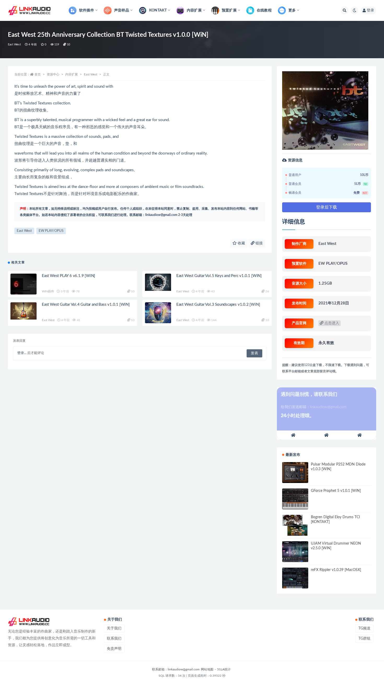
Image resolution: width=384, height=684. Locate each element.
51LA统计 (224, 669)
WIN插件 (48, 291)
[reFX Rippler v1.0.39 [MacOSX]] (295, 578)
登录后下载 (326, 207)
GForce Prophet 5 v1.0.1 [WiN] (336, 491)
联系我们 (114, 638)
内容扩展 (71, 74)
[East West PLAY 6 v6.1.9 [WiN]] (23, 284)
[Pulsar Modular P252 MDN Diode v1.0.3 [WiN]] (295, 472)
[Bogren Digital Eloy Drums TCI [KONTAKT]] (295, 525)
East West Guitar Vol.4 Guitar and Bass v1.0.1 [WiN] (86, 304)
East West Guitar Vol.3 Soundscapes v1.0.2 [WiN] (218, 304)
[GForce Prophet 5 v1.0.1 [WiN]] (295, 498)
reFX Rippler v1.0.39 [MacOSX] (336, 570)
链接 (258, 243)
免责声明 (114, 649)
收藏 (241, 243)
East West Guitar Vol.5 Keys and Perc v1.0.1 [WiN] (219, 276)
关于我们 (114, 628)
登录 (370, 10)
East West (14, 44)
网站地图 (207, 669)
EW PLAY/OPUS (51, 231)
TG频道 (364, 628)
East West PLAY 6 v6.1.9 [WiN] (68, 276)
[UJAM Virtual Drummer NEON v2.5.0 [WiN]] (295, 551)
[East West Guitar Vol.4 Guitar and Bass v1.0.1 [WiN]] (23, 311)
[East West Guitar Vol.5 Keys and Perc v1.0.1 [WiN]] (158, 282)
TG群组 (364, 638)
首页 (37, 74)
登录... (21, 353)
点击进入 (331, 323)
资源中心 (53, 74)
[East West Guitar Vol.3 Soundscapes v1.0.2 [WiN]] (158, 314)
